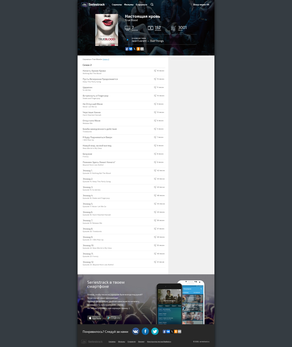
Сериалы (117, 4)
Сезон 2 (106, 59)
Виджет (141, 341)
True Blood (96, 59)
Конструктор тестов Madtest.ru (159, 341)
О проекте (141, 4)
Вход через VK (201, 4)
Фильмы (128, 4)
